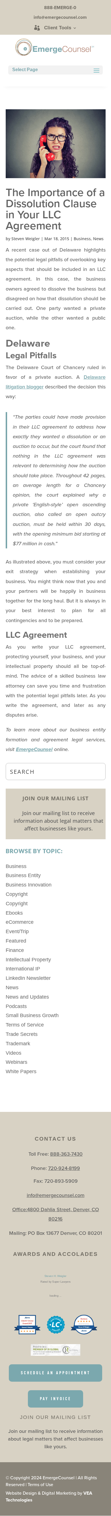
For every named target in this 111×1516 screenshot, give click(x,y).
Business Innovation (29, 885)
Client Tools (57, 27)
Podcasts (16, 1006)
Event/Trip (17, 931)
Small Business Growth (32, 1015)
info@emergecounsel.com (56, 1195)
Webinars (16, 1062)
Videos (13, 1053)
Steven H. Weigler (55, 1276)
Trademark (18, 1043)
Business (82, 238)
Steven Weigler (25, 238)
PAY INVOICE (55, 1398)
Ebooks (14, 913)
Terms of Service (25, 1025)
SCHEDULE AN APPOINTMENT (55, 1372)
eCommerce (20, 922)
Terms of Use (40, 1484)
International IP (23, 969)
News (98, 238)
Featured (16, 941)
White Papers (21, 1071)
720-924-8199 (64, 1168)
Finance (15, 950)
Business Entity (23, 875)
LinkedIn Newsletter (28, 978)
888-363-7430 (66, 1153)
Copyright (17, 894)
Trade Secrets (22, 1034)
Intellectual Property (28, 959)
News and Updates (27, 997)
